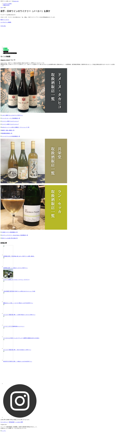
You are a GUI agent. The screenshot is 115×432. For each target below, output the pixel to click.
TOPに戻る (3, 26)
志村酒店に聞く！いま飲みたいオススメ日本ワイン (15, 267)
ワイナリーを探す (7, 3)
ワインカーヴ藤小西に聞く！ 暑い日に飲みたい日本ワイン (17, 349)
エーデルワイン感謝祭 (6, 22)
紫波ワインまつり (5, 19)
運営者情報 (11, 422)
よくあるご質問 (19, 422)
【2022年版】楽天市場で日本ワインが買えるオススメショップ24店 (19, 291)
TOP (2, 7)
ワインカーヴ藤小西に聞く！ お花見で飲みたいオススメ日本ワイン (19, 314)
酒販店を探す (6, 5)
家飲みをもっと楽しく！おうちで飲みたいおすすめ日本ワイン (18, 303)
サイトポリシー (4, 422)
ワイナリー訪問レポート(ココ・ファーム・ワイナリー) (16, 279)
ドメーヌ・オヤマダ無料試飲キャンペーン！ (13, 326)
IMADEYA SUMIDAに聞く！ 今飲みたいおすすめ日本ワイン (17, 361)
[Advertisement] (40, 36)
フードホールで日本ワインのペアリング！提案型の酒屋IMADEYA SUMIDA (21, 338)
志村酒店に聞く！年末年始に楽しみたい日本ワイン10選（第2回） (19, 256)
